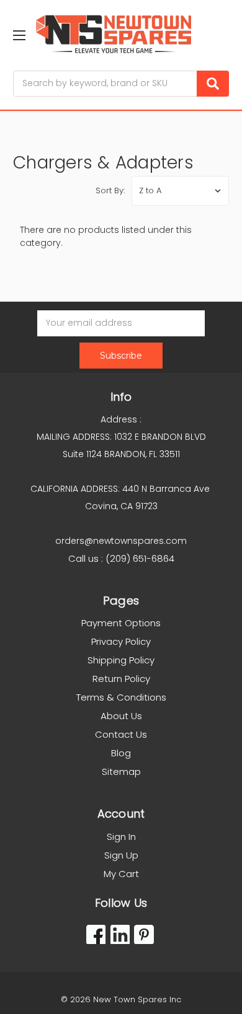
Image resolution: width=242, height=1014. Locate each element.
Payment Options (121, 622)
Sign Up (121, 855)
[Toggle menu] (19, 35)
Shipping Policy (121, 660)
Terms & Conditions (121, 697)
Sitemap (121, 771)
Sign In (121, 836)
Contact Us (121, 734)
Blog (121, 752)
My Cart (121, 873)
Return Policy (121, 678)
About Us (121, 715)
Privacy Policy (121, 641)
